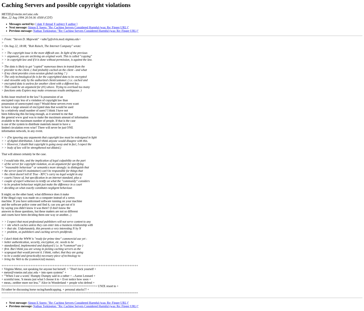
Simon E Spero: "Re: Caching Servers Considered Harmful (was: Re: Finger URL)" (78, 27)
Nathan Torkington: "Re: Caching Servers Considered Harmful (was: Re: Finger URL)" (86, 30)
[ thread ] (49, 24)
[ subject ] (60, 24)
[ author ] (71, 24)
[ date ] (39, 24)
